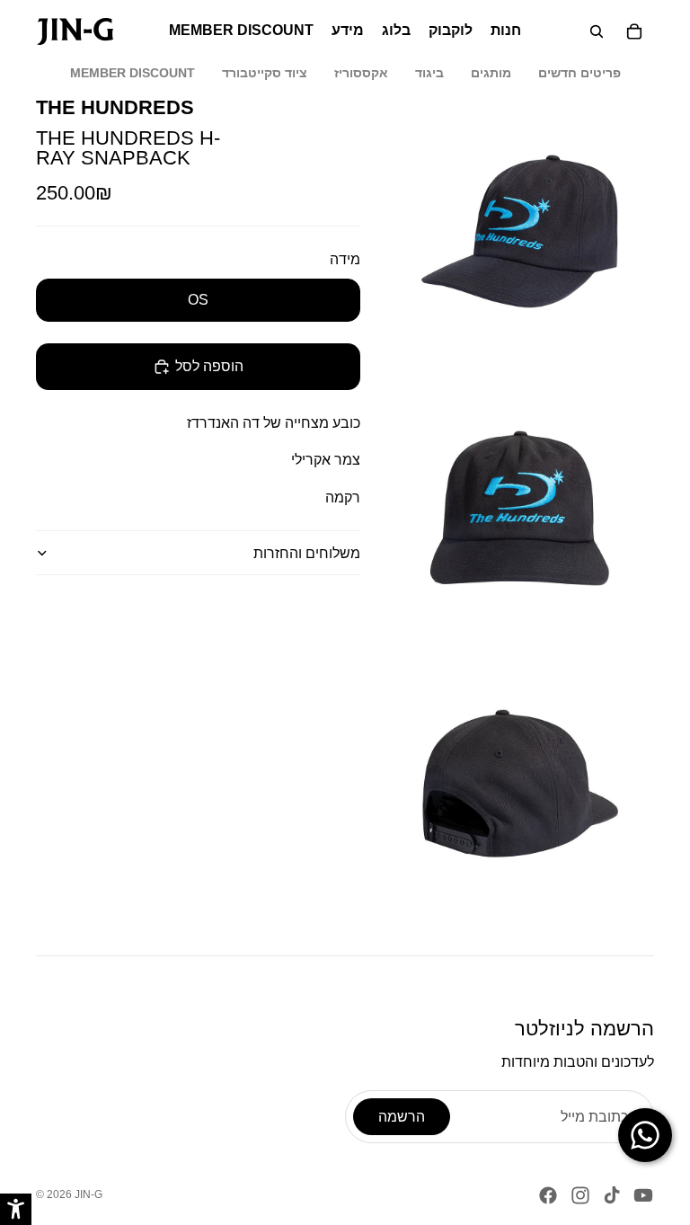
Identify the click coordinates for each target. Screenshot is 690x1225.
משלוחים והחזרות (306, 553)
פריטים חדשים (579, 73)
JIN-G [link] (88, 1194)
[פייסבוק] (548, 1195)
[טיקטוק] (612, 1195)
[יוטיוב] (643, 1195)
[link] (75, 31)
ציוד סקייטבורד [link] (264, 73)
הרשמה (401, 1116)
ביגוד (429, 73)
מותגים (491, 73)
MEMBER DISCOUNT (132, 73)
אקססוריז (361, 73)
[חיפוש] (596, 31)
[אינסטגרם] (580, 1195)
